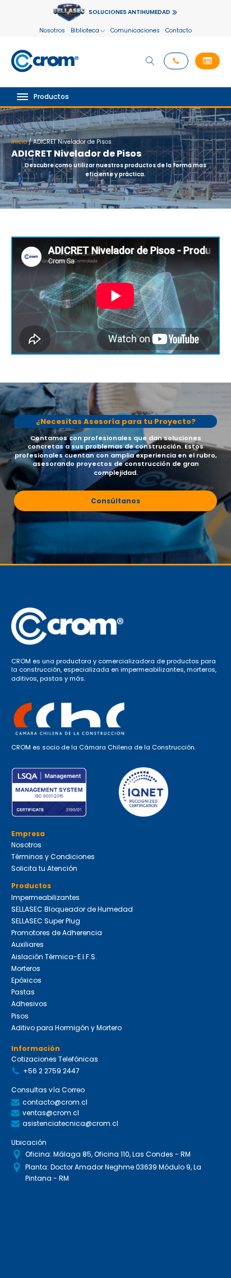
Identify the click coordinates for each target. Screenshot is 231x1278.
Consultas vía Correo (48, 1090)
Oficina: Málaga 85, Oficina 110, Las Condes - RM (108, 1154)
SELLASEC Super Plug (45, 921)
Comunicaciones (135, 30)
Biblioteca (85, 30)
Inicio (19, 142)
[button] (207, 61)
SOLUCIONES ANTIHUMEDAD (129, 12)
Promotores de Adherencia (56, 932)
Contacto (178, 30)
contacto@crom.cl (54, 1102)
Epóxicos (26, 980)
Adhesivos (29, 1003)
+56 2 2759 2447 (51, 1071)
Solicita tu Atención (44, 868)
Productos (51, 96)
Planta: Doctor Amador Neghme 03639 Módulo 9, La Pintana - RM (113, 1172)
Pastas (23, 992)
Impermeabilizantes (45, 897)
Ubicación (29, 1142)
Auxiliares (27, 944)
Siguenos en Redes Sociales (61, 1203)
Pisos (20, 1016)
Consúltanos (115, 501)
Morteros (25, 968)
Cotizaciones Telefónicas (54, 1059)
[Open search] (150, 61)
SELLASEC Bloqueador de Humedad (72, 909)
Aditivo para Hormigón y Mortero (66, 1027)
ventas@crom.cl (50, 1112)
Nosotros (52, 30)
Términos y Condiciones (53, 856)
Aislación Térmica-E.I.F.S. (54, 956)
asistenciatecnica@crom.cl (70, 1123)
